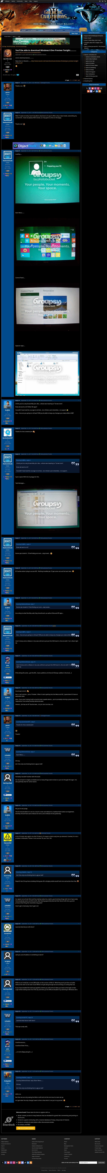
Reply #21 (17, 951)
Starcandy (7, 876)
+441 (8, 853)
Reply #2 (17, 112)
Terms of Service (52, 1170)
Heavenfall (7, 843)
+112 (8, 446)
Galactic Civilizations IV (37, 1146)
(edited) (54, 625)
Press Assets (67, 1152)
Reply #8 (17, 568)
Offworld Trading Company (38, 1154)
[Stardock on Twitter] (87, 88)
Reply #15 (17, 773)
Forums (66, 1158)
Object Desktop (4, 1141)
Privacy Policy (44, 1170)
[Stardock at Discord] (91, 91)
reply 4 (28, 460)
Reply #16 (17, 805)
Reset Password (98, 1150)
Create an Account (99, 1146)
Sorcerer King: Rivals (36, 1158)
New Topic (75, 33)
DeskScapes (4, 1150)
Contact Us (66, 1156)
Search (14, 36)
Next (75, 80)
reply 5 (33, 722)
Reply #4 (17, 400)
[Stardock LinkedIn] (96, 91)
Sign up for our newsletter (70, 1162)
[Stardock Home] (2, 1)
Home (3, 46)
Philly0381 (7, 1081)
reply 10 (33, 662)
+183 (8, 102)
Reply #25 (17, 1071)
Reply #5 (17, 428)
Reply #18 (17, 866)
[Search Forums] (105, 1)
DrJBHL (7, 410)
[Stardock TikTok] (94, 91)
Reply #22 (17, 979)
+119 (8, 885)
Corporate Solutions (6, 1143)
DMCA (58, 1170)
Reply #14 (17, 745)
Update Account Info (99, 1152)
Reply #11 (17, 655)
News (26, 1)
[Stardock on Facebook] (89, 88)
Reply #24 (17, 1039)
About (65, 1141)
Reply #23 (17, 1011)
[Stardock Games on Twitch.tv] (95, 88)
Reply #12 (17, 688)
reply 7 (33, 604)
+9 (7, 971)
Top (78, 82)
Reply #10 (17, 625)
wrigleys (7, 961)
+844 (8, 1091)
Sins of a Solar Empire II (37, 1148)
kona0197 (7, 933)
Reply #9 (17, 598)
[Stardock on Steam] (101, 88)
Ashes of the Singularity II (38, 1141)
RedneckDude (7, 122)
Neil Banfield (7, 783)
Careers (66, 1148)
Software (7, 1)
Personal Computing (20, 46)
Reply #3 (17, 151)
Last (79, 80)
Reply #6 (17, 454)
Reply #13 (17, 715)
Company (67, 1139)
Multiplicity (3, 1152)
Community (20, 1)
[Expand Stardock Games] (83, 78)
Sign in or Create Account (26, 1128)
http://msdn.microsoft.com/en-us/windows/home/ (28, 52)
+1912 (7, 673)
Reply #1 (17, 82)
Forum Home (7, 36)
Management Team (68, 1146)
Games (13, 1)
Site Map (64, 1170)
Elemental (34, 1143)
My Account (97, 1143)
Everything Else (10, 46)
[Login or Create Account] (100, 1)
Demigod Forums (45, 82)
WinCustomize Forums (40, 54)
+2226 (7, 132)
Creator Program (68, 1154)
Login (19, 36)
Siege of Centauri (36, 1156)
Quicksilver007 (8, 438)
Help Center (97, 1141)
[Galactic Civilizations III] (54, 16)
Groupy (3, 1154)
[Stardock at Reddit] (88, 91)
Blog (31, 1)
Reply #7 (17, 538)
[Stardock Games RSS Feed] (99, 91)
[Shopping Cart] (102, 1)
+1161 (7, 791)
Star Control (35, 1150)
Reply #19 (17, 896)
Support (36, 1)
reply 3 (33, 752)
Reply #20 (17, 923)
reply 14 (29, 872)
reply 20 (30, 1017)
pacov (8, 92)
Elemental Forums (45, 833)
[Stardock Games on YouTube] (92, 88)
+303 (8, 763)
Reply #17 (17, 833)
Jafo (7, 665)
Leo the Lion (7, 59)
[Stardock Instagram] (98, 88)
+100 (8, 67)
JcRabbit (7, 755)
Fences (2, 1148)
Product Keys (98, 1148)
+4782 (7, 418)
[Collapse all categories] (104, 54)
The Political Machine (37, 1152)
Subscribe (101, 1162)
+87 (7, 941)
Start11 (3, 1146)
